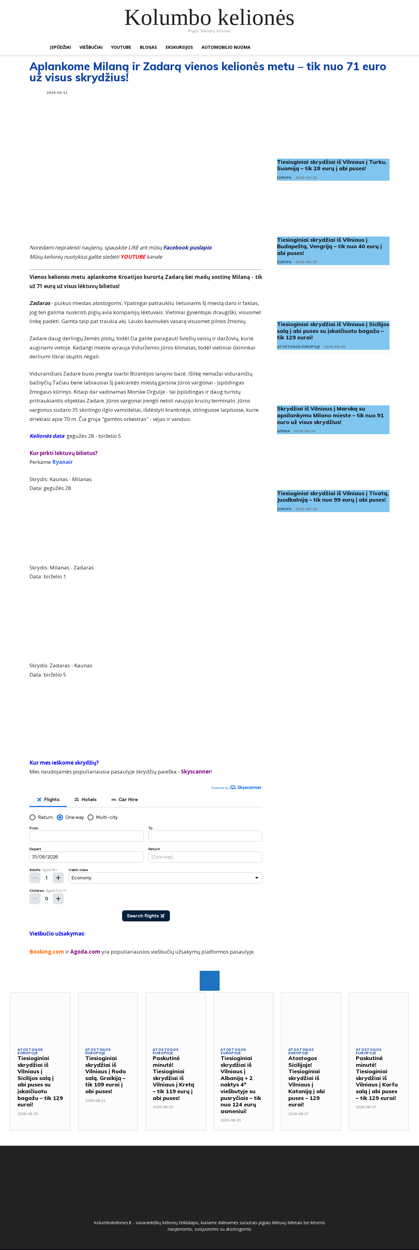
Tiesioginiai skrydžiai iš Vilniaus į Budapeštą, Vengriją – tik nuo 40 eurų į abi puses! (329, 246)
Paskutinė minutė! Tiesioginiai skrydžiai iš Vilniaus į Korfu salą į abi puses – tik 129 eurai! (377, 1078)
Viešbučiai (90, 47)
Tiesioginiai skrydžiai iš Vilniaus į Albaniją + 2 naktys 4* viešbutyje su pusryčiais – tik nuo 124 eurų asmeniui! (241, 1085)
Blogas (148, 47)
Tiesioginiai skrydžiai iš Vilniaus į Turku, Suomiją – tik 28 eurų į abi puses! (331, 165)
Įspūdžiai (60, 47)
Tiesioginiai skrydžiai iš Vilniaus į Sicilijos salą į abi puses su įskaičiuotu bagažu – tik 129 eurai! (333, 331)
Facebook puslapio (187, 247)
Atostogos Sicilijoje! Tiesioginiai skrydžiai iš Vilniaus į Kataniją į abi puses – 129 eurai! (306, 1081)
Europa (284, 178)
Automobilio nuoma (226, 47)
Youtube (121, 47)
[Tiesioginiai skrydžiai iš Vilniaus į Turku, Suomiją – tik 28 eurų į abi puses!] (333, 134)
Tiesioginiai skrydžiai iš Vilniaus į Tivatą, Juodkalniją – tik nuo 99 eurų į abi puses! (333, 496)
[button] (366, 48)
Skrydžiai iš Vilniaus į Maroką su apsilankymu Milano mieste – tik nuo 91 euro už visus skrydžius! (330, 415)
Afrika (283, 431)
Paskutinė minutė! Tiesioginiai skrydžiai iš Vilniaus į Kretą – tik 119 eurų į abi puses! (173, 1078)
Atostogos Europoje (298, 347)
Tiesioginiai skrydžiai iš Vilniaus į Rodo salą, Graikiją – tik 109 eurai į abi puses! (105, 1075)
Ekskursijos (179, 47)
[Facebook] (210, 981)
